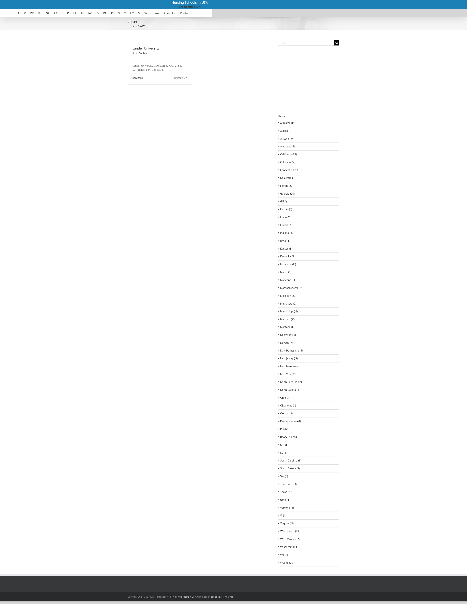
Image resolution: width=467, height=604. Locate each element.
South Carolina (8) (290, 460)
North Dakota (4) (290, 389)
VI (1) (282, 515)
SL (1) (283, 452)
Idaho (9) (285, 217)
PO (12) (284, 429)
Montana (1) (287, 326)
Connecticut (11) (289, 170)
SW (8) (284, 476)
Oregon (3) (286, 413)
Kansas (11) (286, 248)
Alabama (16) (287, 122)
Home (131, 26)
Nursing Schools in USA (189, 2)
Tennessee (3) (288, 484)
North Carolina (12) (291, 381)
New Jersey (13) (289, 358)
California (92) (288, 154)
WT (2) (284, 554)
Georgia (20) (287, 193)
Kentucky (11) (287, 256)
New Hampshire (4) (291, 350)
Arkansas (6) (287, 146)
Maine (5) (285, 272)
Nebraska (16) (288, 334)
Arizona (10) (286, 138)
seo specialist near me (222, 596)
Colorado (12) (287, 162)
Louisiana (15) (288, 264)
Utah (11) (285, 499)
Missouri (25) (287, 319)
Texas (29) (286, 491)
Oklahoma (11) (288, 405)
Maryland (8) (287, 280)
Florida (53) (286, 185)
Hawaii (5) (286, 209)
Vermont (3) (287, 507)
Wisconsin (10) (288, 546)
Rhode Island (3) (289, 436)
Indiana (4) (286, 232)
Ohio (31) (285, 397)
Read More (137, 78)
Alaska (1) (285, 130)
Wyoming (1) (287, 562)
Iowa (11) (285, 240)
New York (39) (288, 374)
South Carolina (139, 53)
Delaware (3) (287, 177)
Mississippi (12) (289, 311)
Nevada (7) (286, 342)
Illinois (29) (286, 225)
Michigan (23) (288, 295)
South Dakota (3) (290, 468)
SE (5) (283, 444)
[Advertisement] (308, 79)
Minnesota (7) (288, 303)
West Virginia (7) (290, 539)
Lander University (145, 48)
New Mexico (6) (289, 366)
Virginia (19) (287, 523)
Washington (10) (289, 531)
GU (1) (283, 201)
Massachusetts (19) (291, 287)
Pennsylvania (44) (290, 421)
